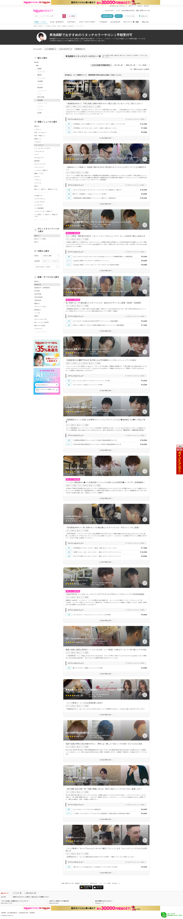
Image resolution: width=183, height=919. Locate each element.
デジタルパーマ (39, 157)
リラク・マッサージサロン (87, 22)
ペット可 (37, 313)
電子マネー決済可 (39, 325)
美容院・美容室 (38, 26)
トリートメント (39, 167)
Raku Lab (145, 22)
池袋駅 (39, 68)
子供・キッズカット (40, 132)
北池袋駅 (40, 81)
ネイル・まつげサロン (57, 22)
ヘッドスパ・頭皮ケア (41, 170)
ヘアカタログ (103, 22)
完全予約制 (37, 294)
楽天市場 (146, 6)
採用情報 (32, 912)
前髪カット (37, 139)
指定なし (37, 126)
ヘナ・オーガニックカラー (42, 148)
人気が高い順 (118, 65)
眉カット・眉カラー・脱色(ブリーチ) (45, 189)
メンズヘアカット (39, 198)
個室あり (37, 303)
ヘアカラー (37, 142)
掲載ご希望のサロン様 (142, 10)
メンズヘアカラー (39, 202)
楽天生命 (139, 6)
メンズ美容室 (47, 26)
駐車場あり (37, 310)
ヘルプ (118, 10)
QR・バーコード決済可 (41, 322)
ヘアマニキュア (39, 151)
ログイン (118, 16)
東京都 (54, 26)
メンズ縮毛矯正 (39, 208)
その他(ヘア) (38, 195)
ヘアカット (37, 129)
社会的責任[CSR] (23, 912)
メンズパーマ (38, 205)
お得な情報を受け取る (128, 10)
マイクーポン (131, 16)
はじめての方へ (109, 10)
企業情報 (3, 912)
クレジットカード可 (40, 319)
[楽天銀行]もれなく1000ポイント (118, 6)
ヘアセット (37, 180)
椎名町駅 (40, 87)
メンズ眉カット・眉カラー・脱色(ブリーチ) (46, 215)
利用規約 (77, 883)
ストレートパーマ (39, 164)
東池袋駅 (64, 26)
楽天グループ (132, 6)
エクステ (37, 176)
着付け (36, 186)
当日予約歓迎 (38, 297)
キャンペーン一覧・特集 (131, 22)
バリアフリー (38, 328)
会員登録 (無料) (107, 16)
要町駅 (39, 75)
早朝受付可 (71, 26)
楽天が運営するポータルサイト (104, 901)
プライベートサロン (40, 306)
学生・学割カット (39, 135)
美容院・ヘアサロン (41, 22)
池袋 (59, 26)
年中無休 (37, 291)
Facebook (115, 883)
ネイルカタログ (115, 22)
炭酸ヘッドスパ (39, 173)
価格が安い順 (130, 65)
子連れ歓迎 (37, 300)
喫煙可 (36, 316)
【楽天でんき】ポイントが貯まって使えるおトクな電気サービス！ (31, 897)
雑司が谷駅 (40, 97)
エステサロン (71, 22)
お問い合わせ (93, 883)
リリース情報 (107, 883)
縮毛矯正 (37, 161)
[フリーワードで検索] (64, 16)
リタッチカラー (61, 38)
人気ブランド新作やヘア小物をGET (59, 901)
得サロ (36, 242)
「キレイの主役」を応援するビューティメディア (14, 901)
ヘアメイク (37, 183)
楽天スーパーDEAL (40, 239)
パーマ (36, 154)
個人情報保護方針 (12, 912)
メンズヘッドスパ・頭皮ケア (43, 211)
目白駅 (39, 113)
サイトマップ (84, 883)
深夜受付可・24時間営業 (42, 287)
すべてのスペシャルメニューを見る (134, 119)
